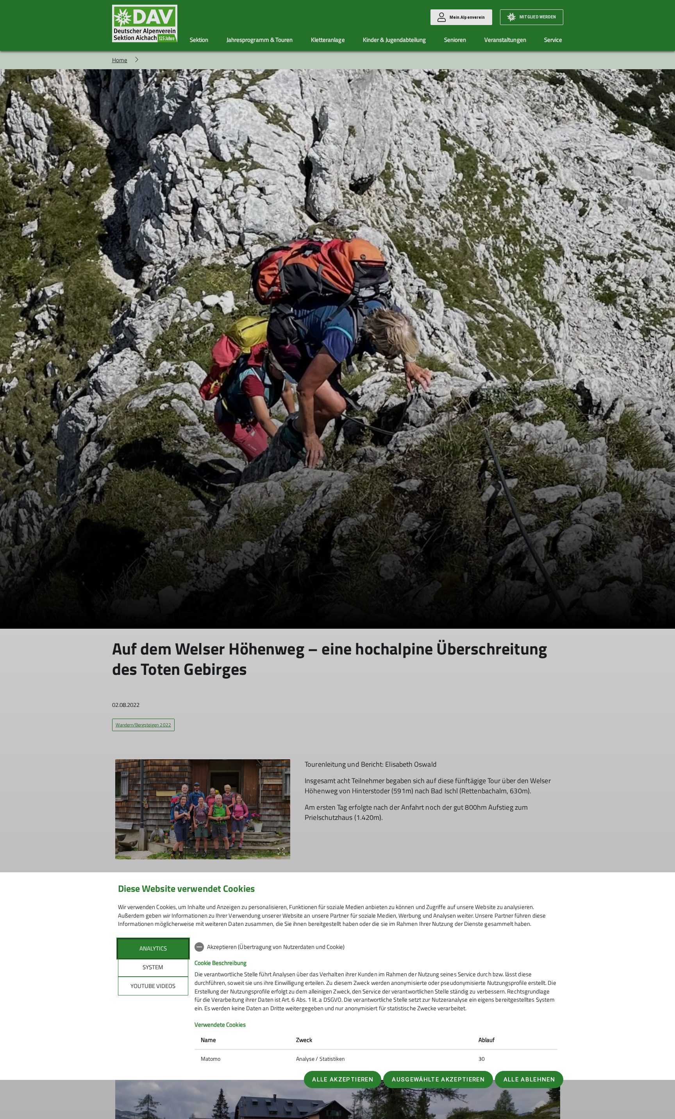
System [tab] (153, 967)
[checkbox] (376, 947)
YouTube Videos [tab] (152, 985)
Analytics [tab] (153, 948)
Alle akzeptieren (342, 1079)
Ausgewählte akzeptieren (438, 1079)
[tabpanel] (376, 1003)
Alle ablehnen (529, 1079)
